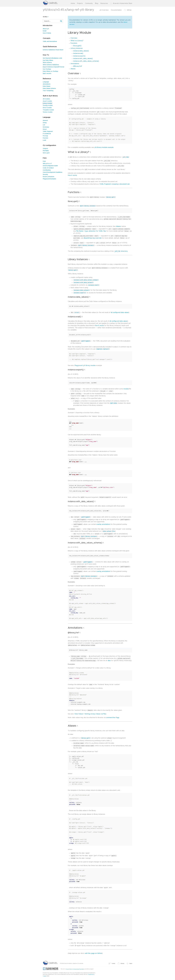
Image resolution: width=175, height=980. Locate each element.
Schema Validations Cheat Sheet (53, 49)
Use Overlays (47, 69)
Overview (74, 38)
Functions (74, 43)
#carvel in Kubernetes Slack (122, 3)
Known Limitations (48, 176)
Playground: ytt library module (85, 365)
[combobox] (53, 21)
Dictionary (46, 127)
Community (89, 3)
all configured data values (120, 312)
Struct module (47, 107)
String (44, 122)
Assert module (47, 101)
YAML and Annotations (50, 41)
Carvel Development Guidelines (52, 172)
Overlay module (48, 105)
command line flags (112, 717)
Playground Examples (49, 179)
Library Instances (77, 48)
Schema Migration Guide (50, 165)
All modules (46, 99)
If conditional (47, 133)
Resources (104, 3)
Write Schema (47, 62)
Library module (47, 103)
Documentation (116, 10)
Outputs (45, 148)
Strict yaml (46, 153)
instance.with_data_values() (83, 58)
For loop (45, 136)
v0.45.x (45, 16)
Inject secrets (47, 73)
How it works (72, 175)
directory (121, 251)
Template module (48, 110)
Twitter (113, 963)
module (126, 389)
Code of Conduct (48, 168)
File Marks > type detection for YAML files (91, 231)
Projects (80, 3)
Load (44, 140)
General (45, 120)
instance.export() (79, 56)
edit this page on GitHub (93, 953)
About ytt (46, 28)
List (44, 125)
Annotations (46, 84)
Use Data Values (48, 60)
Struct (45, 129)
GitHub (129, 10)
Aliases (73, 68)
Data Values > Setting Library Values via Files (90, 714)
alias (109, 660)
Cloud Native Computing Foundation (75, 969)
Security (45, 174)
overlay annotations (103, 524)
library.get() (77, 45)
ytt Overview (104, 10)
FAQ (44, 161)
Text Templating (48, 90)
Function (45, 138)
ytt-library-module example (103, 147)
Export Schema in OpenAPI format (53, 67)
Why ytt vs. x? (47, 163)
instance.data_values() (81, 51)
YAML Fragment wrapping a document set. (115, 184)
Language (46, 82)
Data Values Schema (49, 88)
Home (73, 3)
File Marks (46, 150)
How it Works (47, 33)
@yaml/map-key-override (93, 238)
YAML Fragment (48, 131)
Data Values (46, 86)
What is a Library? (77, 40)
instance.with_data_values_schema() (86, 61)
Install (44, 31)
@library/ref (77, 66)
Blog (96, 3)
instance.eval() (78, 53)
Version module (47, 112)
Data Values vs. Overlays (50, 71)
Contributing (46, 170)
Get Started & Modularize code (52, 58)
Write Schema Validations (51, 64)
